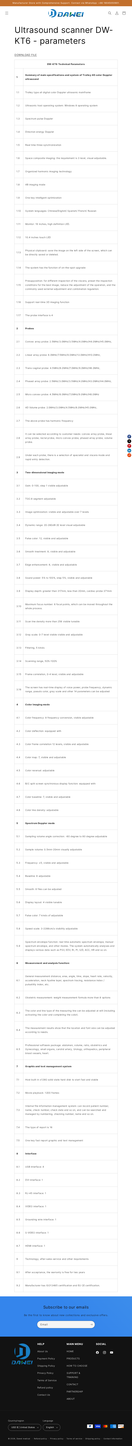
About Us (42, 1351)
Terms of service (74, 1438)
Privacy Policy (45, 1373)
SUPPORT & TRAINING (73, 1375)
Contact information (113, 1438)
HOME (70, 1351)
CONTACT (72, 1384)
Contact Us (43, 1394)
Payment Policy (46, 1358)
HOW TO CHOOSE (77, 1365)
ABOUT (71, 1398)
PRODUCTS (73, 1358)
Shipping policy (92, 1438)
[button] (6, 13)
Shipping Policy (46, 1365)
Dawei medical (23, 1438)
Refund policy (45, 1387)
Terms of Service (47, 1380)
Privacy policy (56, 1438)
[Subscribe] (91, 1324)
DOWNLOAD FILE (25, 54)
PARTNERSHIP (75, 1391)
